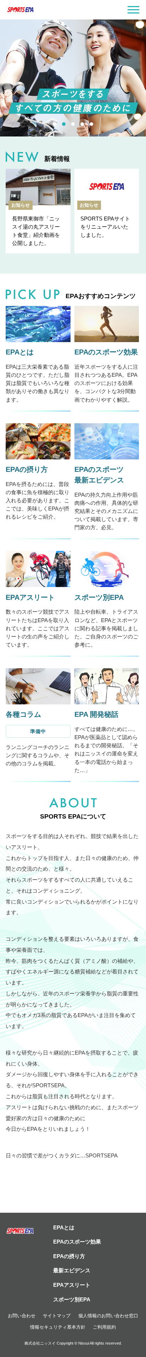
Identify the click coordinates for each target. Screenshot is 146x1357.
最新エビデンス (71, 1270)
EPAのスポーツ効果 (77, 1242)
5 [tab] (91, 124)
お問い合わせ (21, 1315)
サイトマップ (57, 1315)
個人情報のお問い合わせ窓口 (108, 1315)
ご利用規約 (104, 1327)
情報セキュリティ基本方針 (57, 1327)
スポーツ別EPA (71, 1299)
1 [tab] (54, 124)
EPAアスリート (71, 1285)
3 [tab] (73, 124)
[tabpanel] (73, 77)
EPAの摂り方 (69, 1256)
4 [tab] (82, 124)
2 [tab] (64, 124)
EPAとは (63, 1227)
